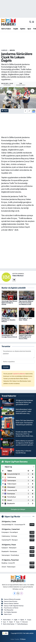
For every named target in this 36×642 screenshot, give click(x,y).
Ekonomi (25, 622)
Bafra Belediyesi (22, 624)
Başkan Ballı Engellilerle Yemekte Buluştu (8, 320)
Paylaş (6, 110)
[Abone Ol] (33, 111)
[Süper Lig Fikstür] (33, 516)
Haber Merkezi (17, 275)
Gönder (6, 367)
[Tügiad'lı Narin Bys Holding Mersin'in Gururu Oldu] (26, 329)
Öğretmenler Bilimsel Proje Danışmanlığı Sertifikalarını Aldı (26, 303)
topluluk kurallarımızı (19, 373)
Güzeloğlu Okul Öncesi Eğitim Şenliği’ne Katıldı (9, 303)
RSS (6, 633)
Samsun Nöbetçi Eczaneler (12, 599)
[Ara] (30, 22)
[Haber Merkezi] (6, 277)
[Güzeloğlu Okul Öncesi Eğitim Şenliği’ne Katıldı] (9, 295)
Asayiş (29, 619)
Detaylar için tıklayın (18, 509)
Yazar (17, 622)
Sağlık (15, 29)
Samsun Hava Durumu (10, 601)
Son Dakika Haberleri (10, 612)
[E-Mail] (14, 279)
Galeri (11, 622)
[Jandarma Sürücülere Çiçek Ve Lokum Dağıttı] (18, 97)
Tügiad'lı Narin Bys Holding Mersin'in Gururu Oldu (25, 337)
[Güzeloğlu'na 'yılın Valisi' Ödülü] (26, 312)
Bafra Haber (6, 29)
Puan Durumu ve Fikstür (11, 608)
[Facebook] (14, 593)
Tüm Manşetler (8, 610)
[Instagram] (21, 593)
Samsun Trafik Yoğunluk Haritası (14, 605)
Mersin (12, 50)
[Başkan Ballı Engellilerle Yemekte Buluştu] (9, 312)
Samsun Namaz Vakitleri (11, 603)
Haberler (4, 50)
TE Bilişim (23, 639)
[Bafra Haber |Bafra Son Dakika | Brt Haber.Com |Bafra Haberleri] (8, 22)
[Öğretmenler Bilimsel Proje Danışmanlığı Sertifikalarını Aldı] (26, 295)
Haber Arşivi (8, 614)
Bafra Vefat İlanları (8, 624)
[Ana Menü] (33, 22)
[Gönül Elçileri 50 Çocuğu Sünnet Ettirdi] (9, 329)
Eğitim (22, 29)
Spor (29, 29)
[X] (18, 593)
